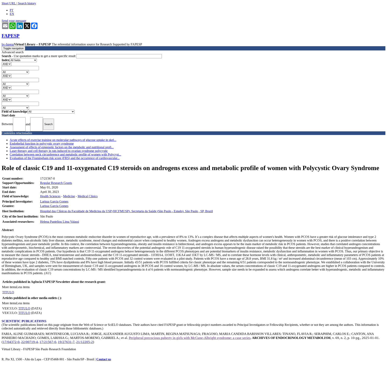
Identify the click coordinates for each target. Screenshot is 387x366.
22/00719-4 (29, 342)
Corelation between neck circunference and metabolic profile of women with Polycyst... (65, 154)
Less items (23, 287)
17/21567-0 (48, 342)
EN (12, 14)
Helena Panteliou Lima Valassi (59, 221)
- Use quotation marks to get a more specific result (39, 56)
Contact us (103, 359)
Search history (27, 3)
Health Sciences (50, 196)
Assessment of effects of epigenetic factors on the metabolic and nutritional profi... (62, 147)
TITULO (8, 292)
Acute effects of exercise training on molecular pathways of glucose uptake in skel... (63, 140)
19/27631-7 (66, 342)
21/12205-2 (84, 342)
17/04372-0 (11, 342)
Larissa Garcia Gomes (54, 201)
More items (9, 287)
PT (12, 10)
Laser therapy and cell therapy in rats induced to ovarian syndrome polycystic (59, 151)
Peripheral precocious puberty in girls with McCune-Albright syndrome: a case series (190, 338)
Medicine (69, 196)
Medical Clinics (88, 196)
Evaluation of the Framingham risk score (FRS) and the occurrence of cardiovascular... (65, 158)
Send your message (14, 20)
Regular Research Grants (56, 183)
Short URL (9, 3)
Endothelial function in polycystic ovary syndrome (42, 143)
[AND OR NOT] (6, 64)
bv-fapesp (8, 44)
